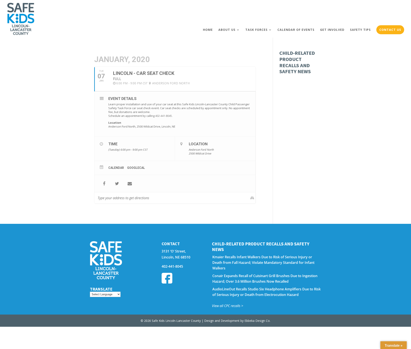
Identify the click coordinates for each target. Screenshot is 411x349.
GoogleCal (136, 167)
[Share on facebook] (104, 183)
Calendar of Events (295, 30)
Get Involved (332, 30)
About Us (226, 30)
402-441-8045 (163, 116)
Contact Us (390, 30)
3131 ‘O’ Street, (174, 251)
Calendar (116, 167)
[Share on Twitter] (117, 183)
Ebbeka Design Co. (257, 321)
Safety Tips (360, 30)
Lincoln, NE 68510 (176, 257)
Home (208, 30)
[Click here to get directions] (252, 197)
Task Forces (256, 30)
